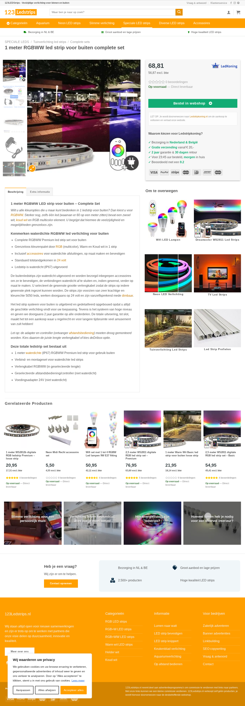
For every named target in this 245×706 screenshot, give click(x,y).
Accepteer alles (73, 690)
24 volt (61, 260)
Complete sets (80, 42)
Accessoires (201, 23)
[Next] (133, 116)
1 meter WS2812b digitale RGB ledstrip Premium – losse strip (21, 455)
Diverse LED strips (172, 23)
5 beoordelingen (147, 478)
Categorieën (19, 23)
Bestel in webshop (189, 103)
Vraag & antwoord (196, 3)
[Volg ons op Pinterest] (238, 3)
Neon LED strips (69, 23)
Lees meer (78, 680)
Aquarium (42, 23)
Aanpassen (23, 690)
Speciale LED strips (136, 23)
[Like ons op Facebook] (231, 3)
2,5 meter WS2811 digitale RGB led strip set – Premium (141, 455)
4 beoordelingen (28, 478)
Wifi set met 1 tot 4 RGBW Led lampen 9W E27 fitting (101, 454)
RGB (59, 246)
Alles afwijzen (47, 690)
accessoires (35, 253)
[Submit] (179, 12)
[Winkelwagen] (238, 12)
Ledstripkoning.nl (199, 116)
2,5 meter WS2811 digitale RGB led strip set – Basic (220, 454)
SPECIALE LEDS (17, 42)
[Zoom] (32, 168)
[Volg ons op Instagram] (235, 3)
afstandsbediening (81, 333)
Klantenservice (219, 3)
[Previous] (34, 116)
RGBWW (17, 215)
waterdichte (33, 353)
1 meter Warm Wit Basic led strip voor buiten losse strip (181, 454)
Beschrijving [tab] (15, 191)
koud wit (21, 220)
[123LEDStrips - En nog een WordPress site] (24, 12)
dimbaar (127, 295)
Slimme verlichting (101, 23)
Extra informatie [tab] (40, 191)
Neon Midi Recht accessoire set (62, 454)
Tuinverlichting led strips (49, 42)
